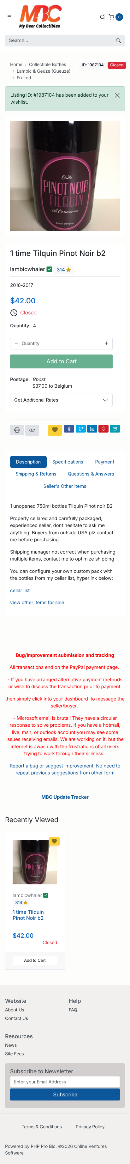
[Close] (117, 95)
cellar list (20, 590)
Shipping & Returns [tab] (36, 474)
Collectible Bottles (47, 64)
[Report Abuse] (32, 430)
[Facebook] (69, 429)
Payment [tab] (104, 462)
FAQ (73, 1010)
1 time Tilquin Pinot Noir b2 (28, 915)
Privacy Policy (90, 1127)
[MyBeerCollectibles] (42, 17)
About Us (14, 1010)
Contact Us (16, 1018)
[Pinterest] (103, 429)
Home (16, 64)
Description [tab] (28, 462)
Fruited (24, 78)
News (11, 1045)
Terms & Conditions (41, 1127)
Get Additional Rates (36, 400)
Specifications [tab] (67, 462)
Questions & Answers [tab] (91, 474)
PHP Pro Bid (43, 1146)
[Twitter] (81, 429)
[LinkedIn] (92, 429)
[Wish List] (55, 430)
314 (61, 270)
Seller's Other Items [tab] (65, 486)
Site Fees (14, 1054)
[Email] (115, 429)
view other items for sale (37, 602)
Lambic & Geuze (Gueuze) (43, 71)
